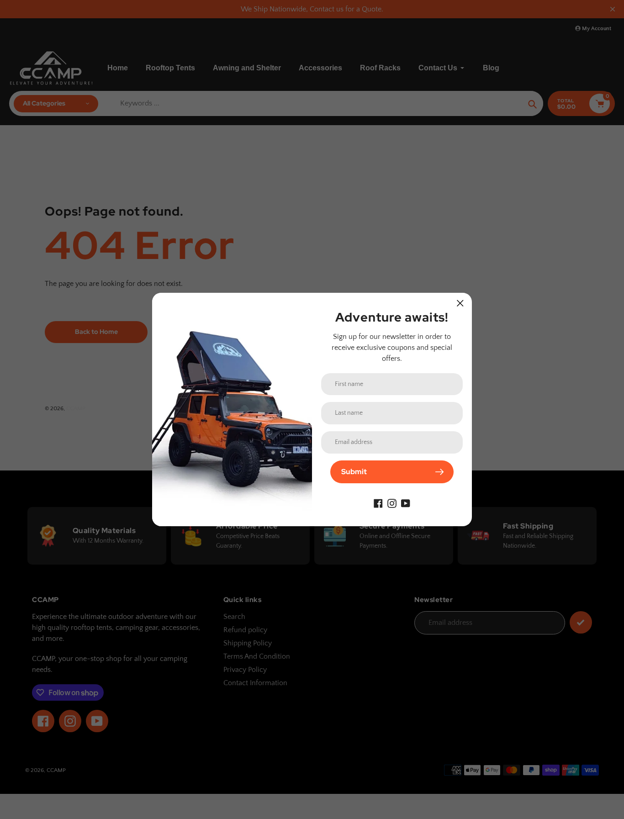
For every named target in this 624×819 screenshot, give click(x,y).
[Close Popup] (460, 303)
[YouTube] (405, 502)
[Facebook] (378, 502)
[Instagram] (392, 502)
